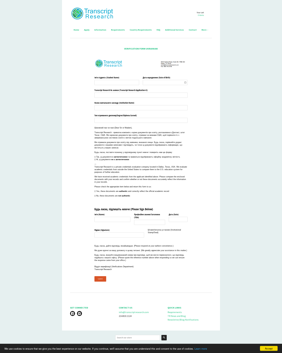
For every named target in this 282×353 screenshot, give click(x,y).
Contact (193, 29)
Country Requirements (141, 29)
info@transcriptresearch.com (134, 312)
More (204, 29)
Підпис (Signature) (102, 230)
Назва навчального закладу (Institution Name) (114, 102)
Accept (269, 348)
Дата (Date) (174, 214)
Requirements (118, 29)
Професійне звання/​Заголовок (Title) (147, 216)
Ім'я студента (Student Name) (106, 77)
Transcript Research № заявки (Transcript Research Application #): (121, 90)
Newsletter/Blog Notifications (183, 319)
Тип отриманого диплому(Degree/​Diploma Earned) (115, 115)
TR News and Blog (177, 316)
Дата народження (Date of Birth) (156, 77)
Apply (86, 29)
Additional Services (174, 29)
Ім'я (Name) (99, 214)
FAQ (158, 29)
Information (100, 29)
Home (76, 29)
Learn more (200, 348)
